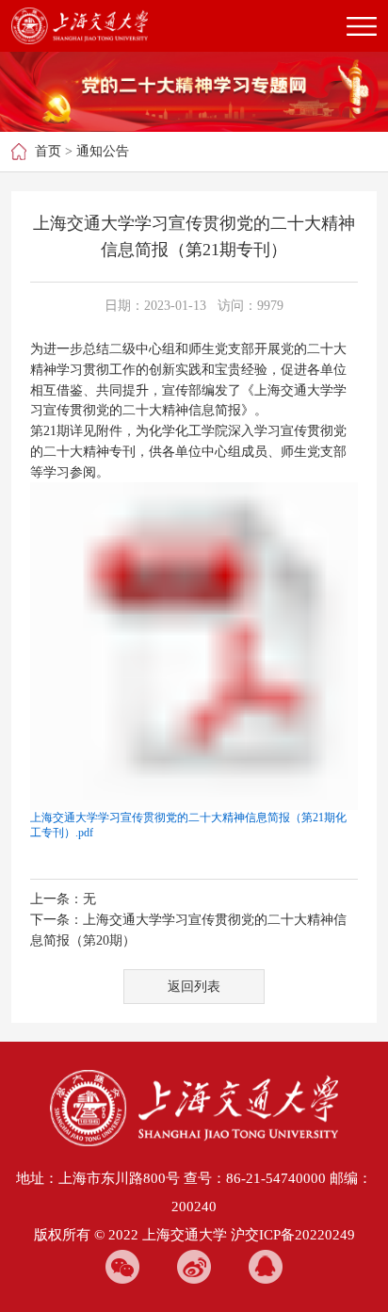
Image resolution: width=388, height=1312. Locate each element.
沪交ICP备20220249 (293, 1234)
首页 (48, 151)
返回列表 (194, 987)
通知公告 (102, 151)
